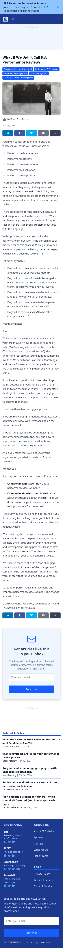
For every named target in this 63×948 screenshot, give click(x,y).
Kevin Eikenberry (19, 119)
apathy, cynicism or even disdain (21, 191)
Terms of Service (43, 880)
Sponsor (39, 837)
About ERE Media (44, 831)
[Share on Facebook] (19, 133)
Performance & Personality (46, 69)
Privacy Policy (42, 874)
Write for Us (41, 849)
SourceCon (11, 862)
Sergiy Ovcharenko (12, 807)
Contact (38, 843)
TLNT (7, 848)
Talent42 (9, 875)
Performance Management (15, 73)
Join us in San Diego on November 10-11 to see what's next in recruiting (27, 7)
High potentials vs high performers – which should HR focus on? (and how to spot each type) (28, 800)
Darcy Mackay (9, 760)
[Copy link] (55, 133)
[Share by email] (43, 133)
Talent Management (39, 73)
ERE (6, 831)
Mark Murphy (9, 775)
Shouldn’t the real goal (15, 432)
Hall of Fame (41, 856)
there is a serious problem (28, 224)
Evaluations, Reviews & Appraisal (18, 69)
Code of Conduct (43, 886)
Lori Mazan (8, 789)
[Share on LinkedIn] (7, 133)
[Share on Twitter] (31, 133)
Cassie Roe (7, 746)
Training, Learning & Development (18, 77)
